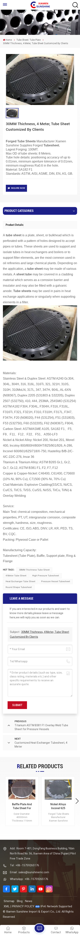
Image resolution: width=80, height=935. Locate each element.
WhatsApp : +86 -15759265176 (29, 879)
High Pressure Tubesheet (45, 575)
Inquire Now (18, 188)
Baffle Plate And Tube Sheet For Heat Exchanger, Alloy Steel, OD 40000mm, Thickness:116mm (22, 806)
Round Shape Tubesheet (19, 587)
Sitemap (9, 901)
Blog (20, 901)
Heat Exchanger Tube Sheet (20, 581)
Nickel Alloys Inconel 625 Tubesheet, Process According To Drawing (58, 806)
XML (7, 906)
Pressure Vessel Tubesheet (55, 581)
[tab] (15, 225)
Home (9, 40)
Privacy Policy (23, 906)
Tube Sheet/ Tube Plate (28, 40)
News (28, 901)
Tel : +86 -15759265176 (24, 865)
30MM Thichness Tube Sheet (34, 570)
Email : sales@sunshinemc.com (29, 872)
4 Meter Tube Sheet (16, 575)
